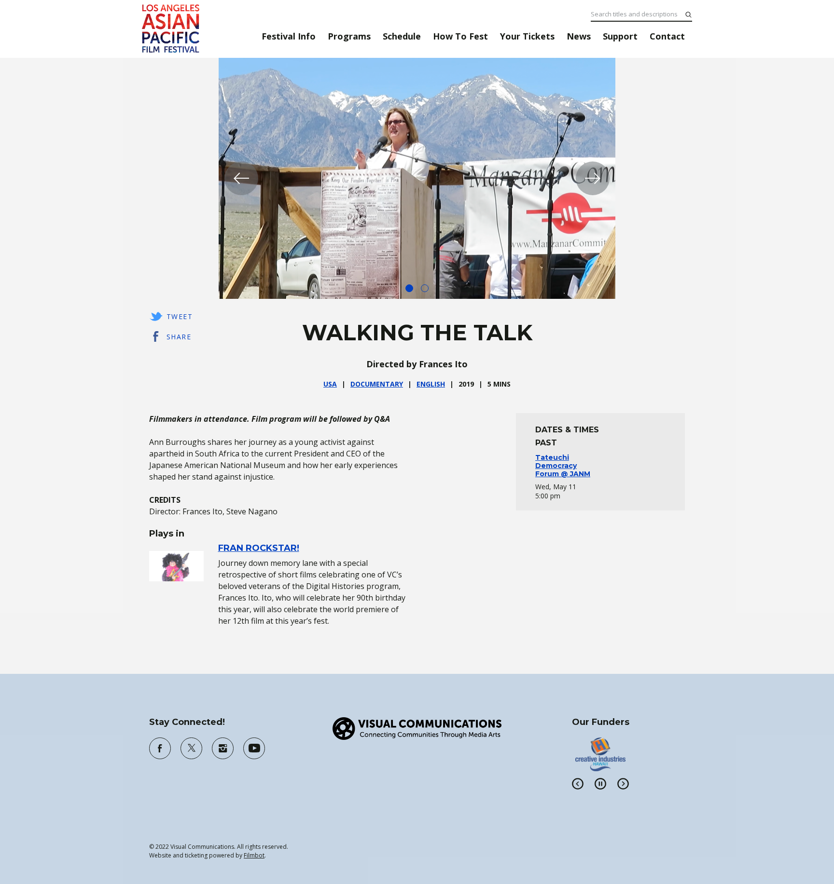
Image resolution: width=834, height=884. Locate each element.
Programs (349, 36)
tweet (180, 316)
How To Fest (460, 36)
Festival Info (289, 36)
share (179, 336)
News (579, 36)
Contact (667, 36)
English (431, 383)
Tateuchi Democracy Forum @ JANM (562, 465)
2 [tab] (425, 288)
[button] (241, 178)
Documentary (376, 383)
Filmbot (254, 855)
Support (620, 36)
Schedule (402, 36)
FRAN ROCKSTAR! (258, 548)
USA (330, 383)
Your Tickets (527, 36)
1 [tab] (409, 288)
